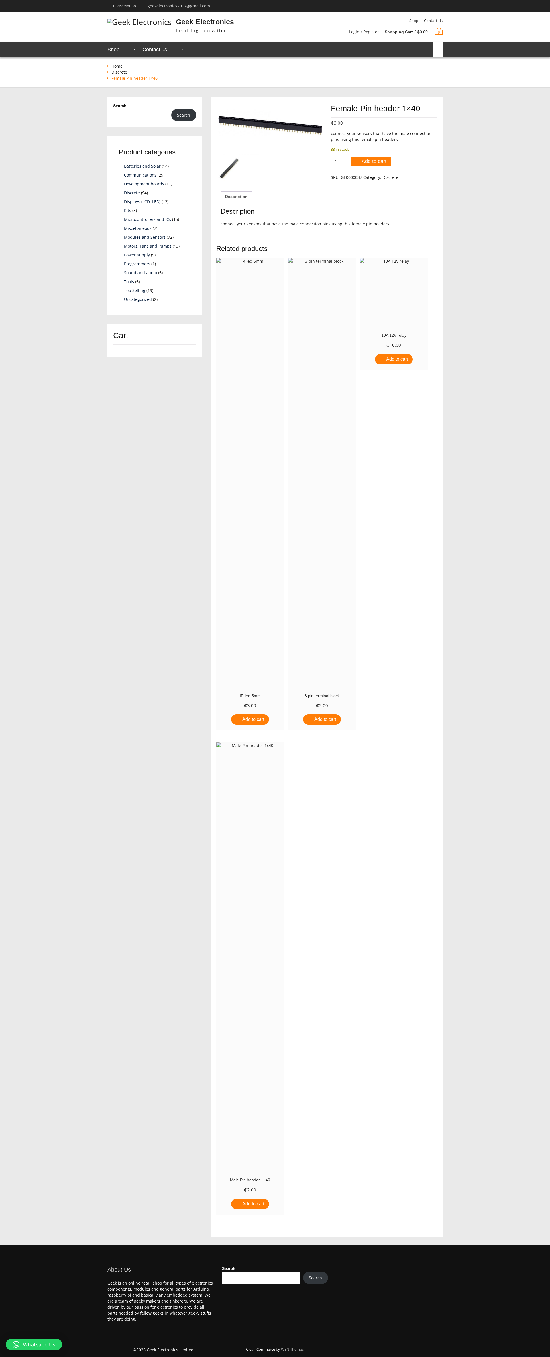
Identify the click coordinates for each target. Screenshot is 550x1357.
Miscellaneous (138, 228)
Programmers (137, 263)
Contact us (433, 20)
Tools (129, 281)
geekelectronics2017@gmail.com (179, 6)
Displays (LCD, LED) (142, 201)
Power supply (137, 255)
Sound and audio (140, 272)
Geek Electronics (205, 22)
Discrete (119, 72)
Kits (127, 210)
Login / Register (364, 31)
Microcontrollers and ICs (147, 219)
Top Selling (134, 290)
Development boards (144, 184)
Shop (413, 20)
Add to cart (374, 161)
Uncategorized (138, 299)
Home (117, 66)
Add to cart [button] (253, 719)
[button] (34, 1344)
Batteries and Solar (142, 166)
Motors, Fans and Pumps (148, 246)
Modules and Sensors (145, 237)
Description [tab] (236, 196)
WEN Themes (292, 1349)
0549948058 (124, 6)
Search (120, 105)
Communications (140, 175)
